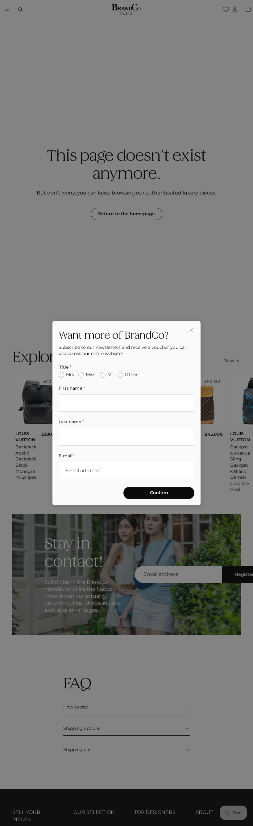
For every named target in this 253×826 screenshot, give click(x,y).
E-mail (66, 456)
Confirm (159, 492)
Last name (71, 422)
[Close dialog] (191, 330)
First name (72, 388)
